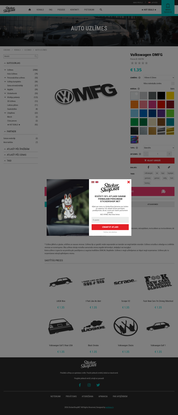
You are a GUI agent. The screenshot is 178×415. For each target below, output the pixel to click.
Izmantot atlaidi (110, 227)
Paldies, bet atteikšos (110, 232)
